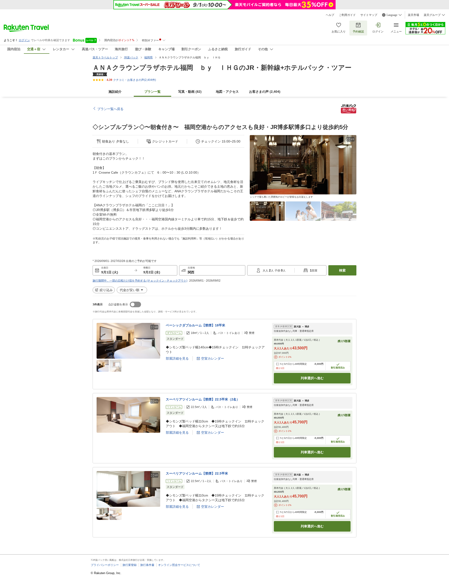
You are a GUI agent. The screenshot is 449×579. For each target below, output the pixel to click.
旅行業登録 (130, 565)
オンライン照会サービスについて (179, 565)
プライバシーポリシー (105, 565)
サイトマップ (368, 15)
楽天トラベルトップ (105, 57)
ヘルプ (330, 15)
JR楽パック (131, 57)
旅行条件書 (147, 565)
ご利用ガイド (347, 15)
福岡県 (148, 57)
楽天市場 (413, 15)
